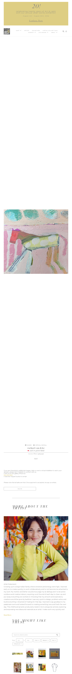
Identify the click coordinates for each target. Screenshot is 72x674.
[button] (18, 30)
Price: (13, 640)
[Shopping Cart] (66, 31)
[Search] (63, 31)
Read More (7, 615)
